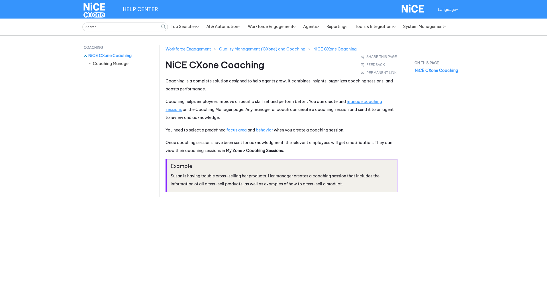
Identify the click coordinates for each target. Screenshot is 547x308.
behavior (264, 130)
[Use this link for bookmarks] (379, 73)
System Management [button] (423, 26)
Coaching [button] (93, 47)
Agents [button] (310, 26)
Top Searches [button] (184, 26)
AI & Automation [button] (222, 26)
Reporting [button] (335, 26)
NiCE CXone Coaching (110, 55)
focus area (236, 130)
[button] (163, 27)
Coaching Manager (111, 63)
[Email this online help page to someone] (379, 57)
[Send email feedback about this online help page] (379, 65)
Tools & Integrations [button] (374, 26)
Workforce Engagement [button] (270, 26)
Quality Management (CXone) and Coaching (262, 49)
